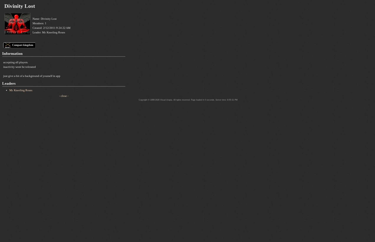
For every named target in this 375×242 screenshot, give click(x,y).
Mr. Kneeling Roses (20, 90)
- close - (63, 95)
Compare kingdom (22, 45)
